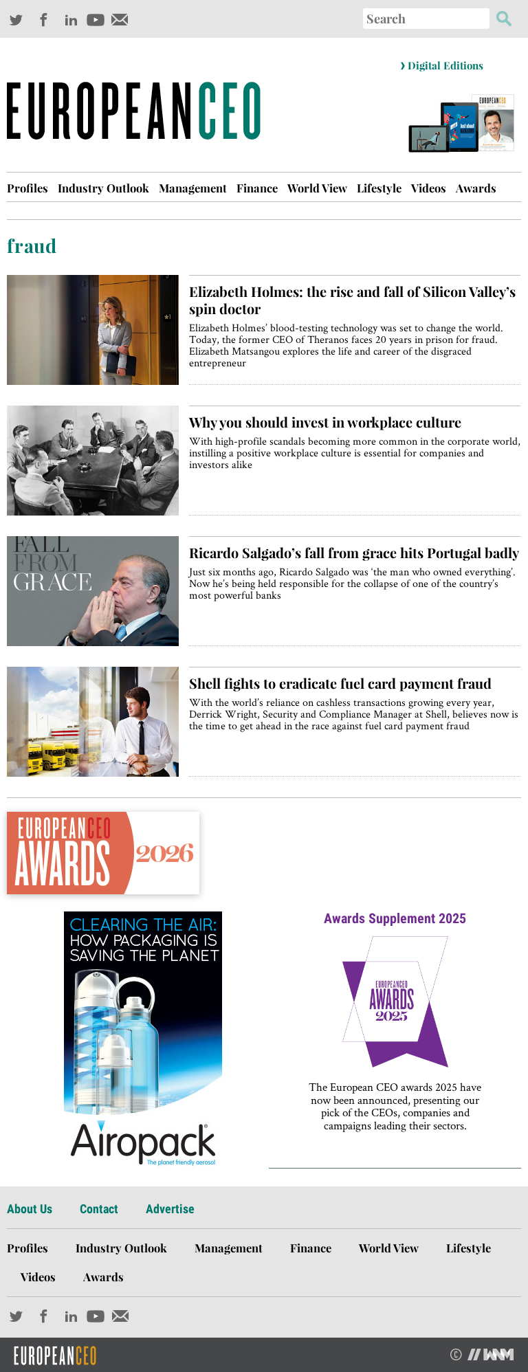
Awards (476, 187)
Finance (257, 187)
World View (317, 187)
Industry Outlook (103, 187)
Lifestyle (379, 187)
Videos (428, 187)
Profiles (27, 187)
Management (193, 187)
